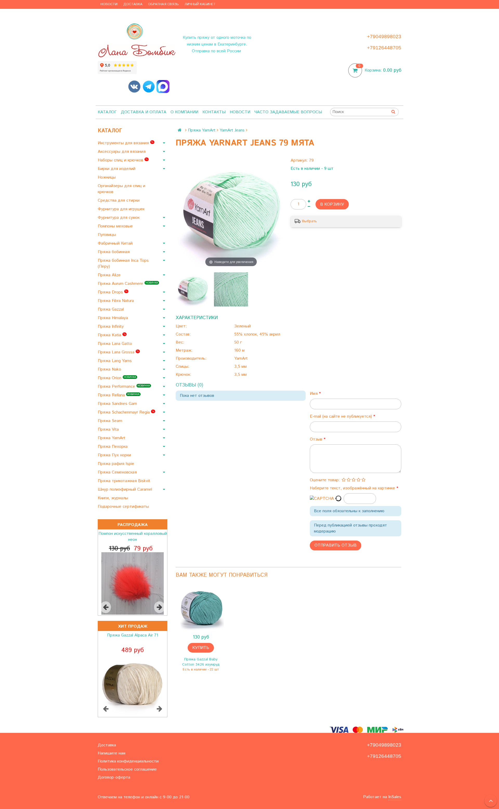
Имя (314, 394)
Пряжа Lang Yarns (115, 361)
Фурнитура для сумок (119, 218)
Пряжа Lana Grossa (118, 352)
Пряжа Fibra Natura (116, 301)
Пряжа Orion (117, 378)
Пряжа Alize (110, 275)
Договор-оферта (114, 777)
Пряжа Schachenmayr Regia (126, 412)
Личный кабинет (200, 4)
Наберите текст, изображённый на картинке (353, 488)
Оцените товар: (325, 480)
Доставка (132, 4)
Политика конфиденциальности (128, 761)
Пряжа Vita (109, 429)
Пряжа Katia (112, 335)
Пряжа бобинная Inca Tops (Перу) (123, 263)
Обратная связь (163, 4)
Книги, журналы (113, 498)
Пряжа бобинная (114, 252)
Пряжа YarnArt (112, 438)
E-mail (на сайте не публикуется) (341, 416)
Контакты (214, 112)
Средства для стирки (119, 200)
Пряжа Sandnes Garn (118, 404)
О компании (184, 112)
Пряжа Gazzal (111, 309)
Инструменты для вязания (125, 143)
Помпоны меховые (116, 226)
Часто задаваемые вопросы (288, 112)
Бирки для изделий (117, 169)
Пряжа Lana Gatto (115, 344)
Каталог (107, 112)
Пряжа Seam (110, 421)
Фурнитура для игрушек (122, 209)
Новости (109, 4)
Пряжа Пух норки (115, 455)
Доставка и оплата (143, 112)
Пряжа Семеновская (118, 472)
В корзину (332, 204)
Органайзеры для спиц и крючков (121, 189)
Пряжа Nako (110, 369)
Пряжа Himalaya (113, 318)
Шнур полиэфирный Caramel (125, 489)
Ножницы (107, 177)
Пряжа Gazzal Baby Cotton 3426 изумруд (201, 662)
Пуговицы (107, 235)
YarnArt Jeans (232, 130)
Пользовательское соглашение (127, 769)
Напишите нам (111, 753)
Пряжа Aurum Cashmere (128, 284)
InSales (394, 797)
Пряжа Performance (124, 387)
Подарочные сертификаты (124, 507)
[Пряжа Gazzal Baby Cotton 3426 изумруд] (201, 609)
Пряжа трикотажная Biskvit (125, 481)
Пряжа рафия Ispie (116, 464)
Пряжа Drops (112, 292)
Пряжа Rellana (119, 395)
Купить (200, 648)
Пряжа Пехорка (113, 447)
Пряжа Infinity (111, 327)
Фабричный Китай (116, 243)
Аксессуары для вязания (122, 152)
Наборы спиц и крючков (123, 160)
